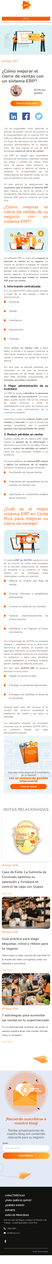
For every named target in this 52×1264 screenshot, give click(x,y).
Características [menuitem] (15, 1195)
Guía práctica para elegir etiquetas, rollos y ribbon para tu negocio (25, 944)
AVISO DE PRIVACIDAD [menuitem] (17, 1215)
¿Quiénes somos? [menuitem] (14, 1205)
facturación (22, 158)
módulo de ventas (21, 563)
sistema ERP (37, 135)
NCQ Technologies (40, 1251)
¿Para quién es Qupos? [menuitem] (18, 1200)
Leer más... (7, 893)
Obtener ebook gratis (26, 103)
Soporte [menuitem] (10, 1210)
